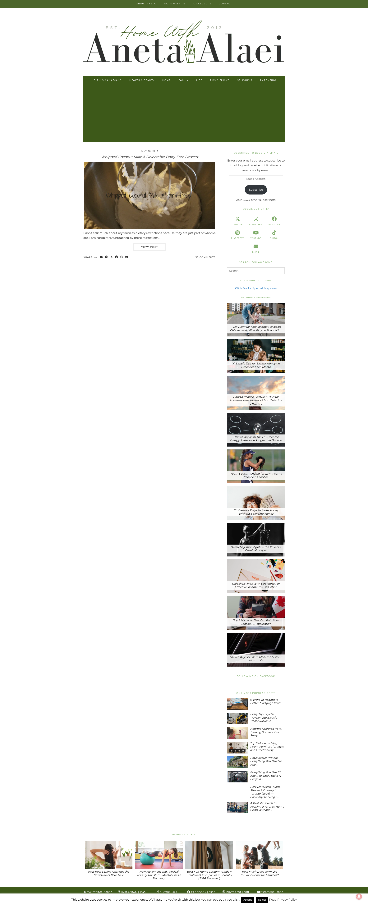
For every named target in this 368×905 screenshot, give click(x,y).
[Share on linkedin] (126, 257)
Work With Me (175, 3)
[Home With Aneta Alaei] (184, 42)
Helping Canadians (107, 80)
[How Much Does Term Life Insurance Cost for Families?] (259, 855)
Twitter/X (99, 892)
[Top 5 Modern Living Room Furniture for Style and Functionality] (237, 747)
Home (166, 80)
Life (199, 80)
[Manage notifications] (359, 896)
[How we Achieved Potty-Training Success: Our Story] (237, 733)
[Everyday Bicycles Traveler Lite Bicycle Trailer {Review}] (237, 718)
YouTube (272, 892)
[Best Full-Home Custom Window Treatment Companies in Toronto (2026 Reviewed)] (209, 855)
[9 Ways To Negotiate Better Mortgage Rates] (237, 704)
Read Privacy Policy (283, 899)
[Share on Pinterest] (116, 257)
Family (183, 80)
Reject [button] (262, 899)
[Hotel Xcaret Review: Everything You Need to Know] (237, 762)
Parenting (268, 80)
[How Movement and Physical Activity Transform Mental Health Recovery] (159, 855)
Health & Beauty (142, 80)
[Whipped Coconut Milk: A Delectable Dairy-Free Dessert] (149, 228)
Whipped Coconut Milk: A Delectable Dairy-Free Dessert (149, 157)
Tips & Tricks (220, 80)
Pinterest (237, 892)
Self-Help (244, 80)
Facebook (202, 892)
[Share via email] (101, 257)
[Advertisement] (184, 113)
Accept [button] (247, 899)
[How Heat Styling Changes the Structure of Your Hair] (108, 855)
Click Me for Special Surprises (256, 288)
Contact (225, 3)
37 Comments (206, 257)
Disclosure (202, 3)
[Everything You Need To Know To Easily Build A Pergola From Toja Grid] (237, 776)
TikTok (168, 892)
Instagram (134, 892)
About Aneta (146, 3)
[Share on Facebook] (106, 257)
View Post (149, 247)
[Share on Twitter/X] (111, 257)
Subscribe (256, 189)
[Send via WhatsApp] (121, 257)
